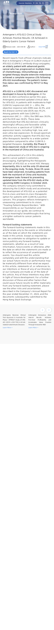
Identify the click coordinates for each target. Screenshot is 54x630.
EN (37, 3)
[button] (42, 310)
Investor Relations (25, 3)
